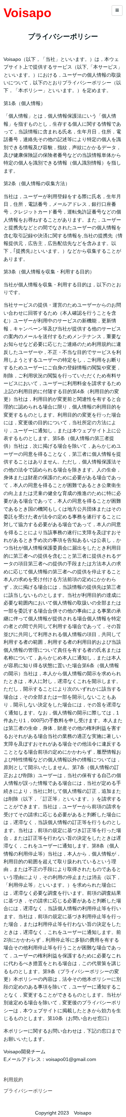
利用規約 (13, 1079)
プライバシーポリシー (28, 1091)
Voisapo (27, 13)
